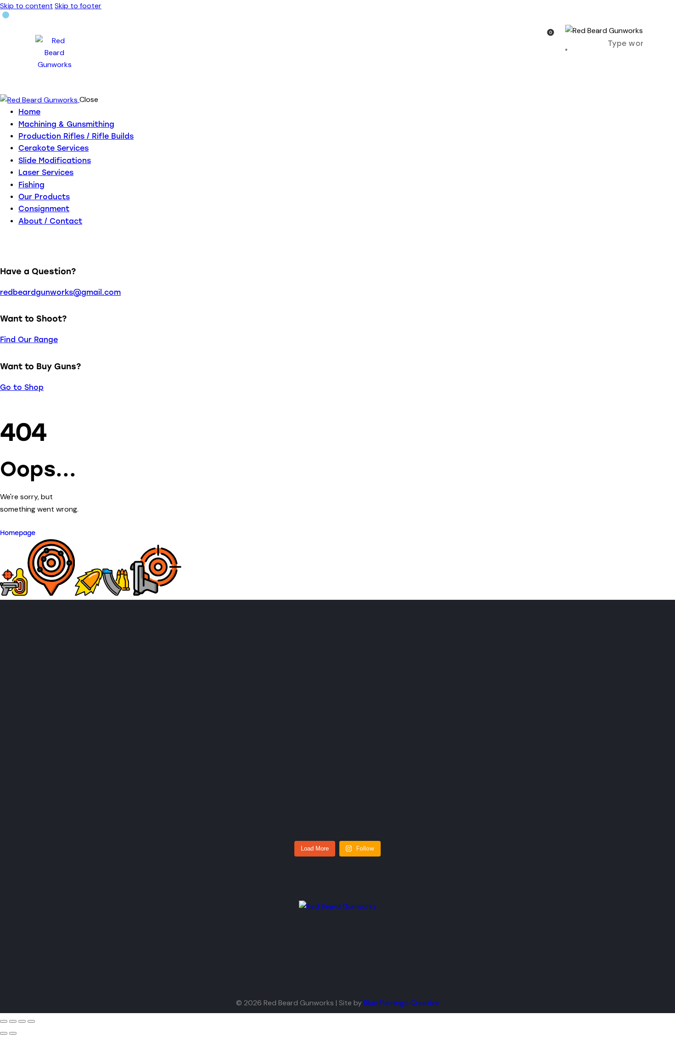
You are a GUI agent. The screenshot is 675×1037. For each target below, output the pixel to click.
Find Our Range (29, 339)
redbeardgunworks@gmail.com (60, 292)
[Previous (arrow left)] (3, 1033)
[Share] (22, 1021)
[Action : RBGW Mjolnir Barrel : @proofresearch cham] (577, 760)
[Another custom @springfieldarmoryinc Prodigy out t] (337, 748)
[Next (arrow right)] (13, 1033)
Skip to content (26, 6)
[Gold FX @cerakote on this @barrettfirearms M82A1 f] (98, 742)
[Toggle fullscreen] (13, 1021)
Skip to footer (78, 6)
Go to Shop (22, 387)
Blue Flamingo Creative (401, 1003)
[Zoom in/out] (3, 1021)
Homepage (17, 533)
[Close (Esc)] (31, 1021)
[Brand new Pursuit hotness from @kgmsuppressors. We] (457, 742)
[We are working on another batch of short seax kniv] (218, 736)
